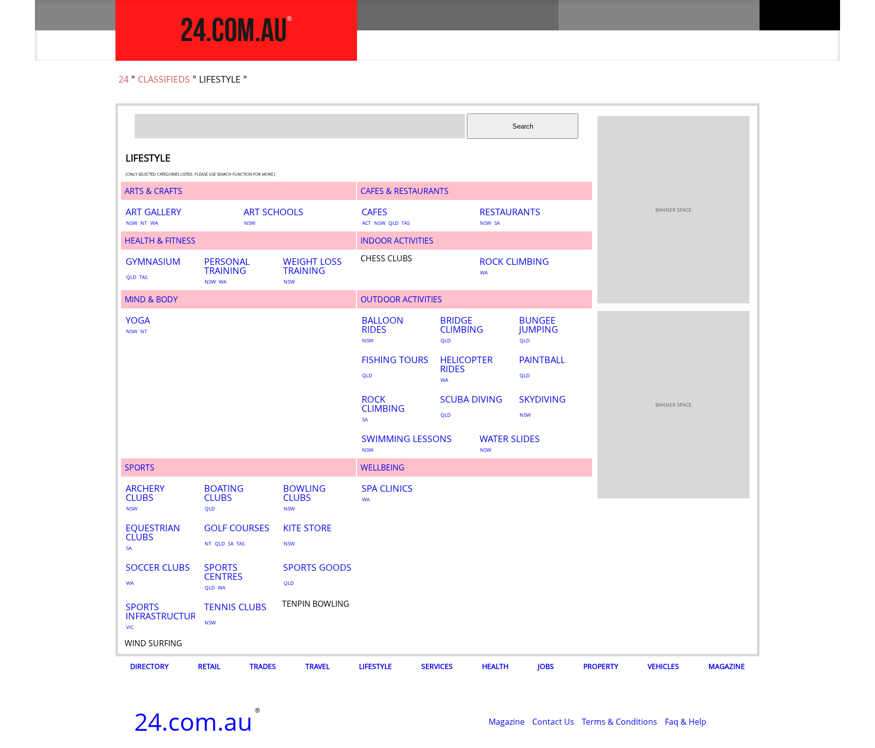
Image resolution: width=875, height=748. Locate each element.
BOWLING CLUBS (304, 492)
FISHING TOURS (395, 359)
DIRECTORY (149, 666)
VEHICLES (663, 666)
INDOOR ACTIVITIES (397, 240)
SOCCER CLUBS (158, 567)
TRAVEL (317, 666)
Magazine (507, 721)
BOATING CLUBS (224, 492)
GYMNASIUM (153, 261)
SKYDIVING (542, 399)
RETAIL (209, 666)
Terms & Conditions (619, 721)
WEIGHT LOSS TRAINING (312, 266)
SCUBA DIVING (471, 399)
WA (154, 222)
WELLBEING (383, 467)
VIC (130, 627)
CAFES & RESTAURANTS (405, 190)
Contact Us (553, 721)
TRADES (263, 666)
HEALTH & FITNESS (160, 240)
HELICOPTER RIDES (466, 364)
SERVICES (437, 666)
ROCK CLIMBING (514, 261)
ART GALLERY (153, 212)
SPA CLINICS (387, 488)
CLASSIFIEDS (164, 79)
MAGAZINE (726, 666)
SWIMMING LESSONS (407, 438)
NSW (131, 222)
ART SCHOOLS (273, 212)
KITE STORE (307, 528)
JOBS (546, 666)
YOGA (138, 320)
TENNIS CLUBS (235, 607)
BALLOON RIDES (383, 324)
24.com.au (233, 31)
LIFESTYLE (375, 666)
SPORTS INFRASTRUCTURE (163, 611)
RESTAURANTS (510, 212)
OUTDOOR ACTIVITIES (401, 299)
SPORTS (139, 467)
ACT (366, 222)
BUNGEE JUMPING (538, 324)
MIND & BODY (151, 299)
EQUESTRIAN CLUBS (153, 532)
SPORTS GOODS (317, 567)
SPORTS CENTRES (223, 571)
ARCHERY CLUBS (145, 492)
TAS (406, 222)
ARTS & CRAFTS (153, 190)
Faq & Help (685, 721)
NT (143, 222)
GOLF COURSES (236, 528)
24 (123, 79)
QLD (393, 222)
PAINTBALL (542, 359)
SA (497, 222)
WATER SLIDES (510, 438)
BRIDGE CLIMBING (461, 324)
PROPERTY (600, 666)
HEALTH (495, 666)
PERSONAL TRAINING (227, 266)
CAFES (374, 212)
